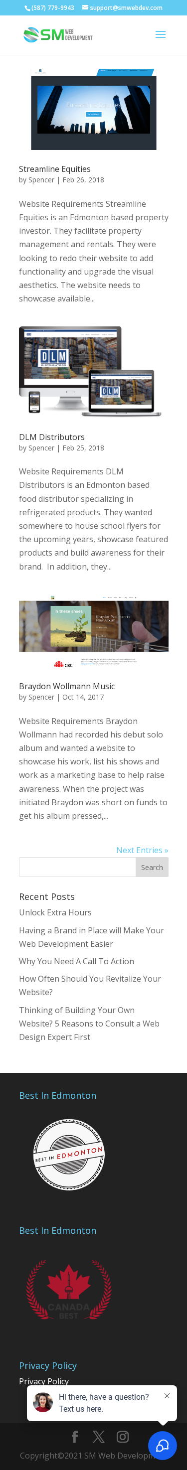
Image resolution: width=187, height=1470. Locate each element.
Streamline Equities (55, 168)
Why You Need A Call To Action (76, 961)
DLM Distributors (52, 437)
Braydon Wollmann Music (67, 686)
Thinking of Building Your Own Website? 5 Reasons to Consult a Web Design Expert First (89, 1023)
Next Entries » (142, 850)
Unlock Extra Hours (55, 912)
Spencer (41, 179)
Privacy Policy (44, 1381)
